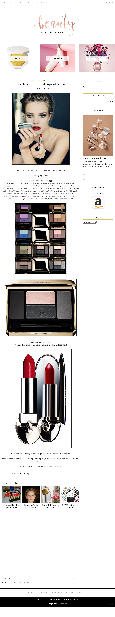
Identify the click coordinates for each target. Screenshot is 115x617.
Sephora (51, 466)
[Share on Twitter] (24, 474)
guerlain (40, 81)
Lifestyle (27, 3)
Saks (60, 466)
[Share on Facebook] (20, 474)
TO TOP (111, 604)
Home (5, 3)
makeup (48, 81)
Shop (11, 3)
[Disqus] (41, 544)
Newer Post (7, 578)
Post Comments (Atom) (20, 582)
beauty (33, 81)
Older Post (74, 578)
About (35, 3)
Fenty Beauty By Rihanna (94, 158)
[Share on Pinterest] (28, 474)
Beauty (18, 3)
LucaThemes (62, 604)
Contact (44, 3)
